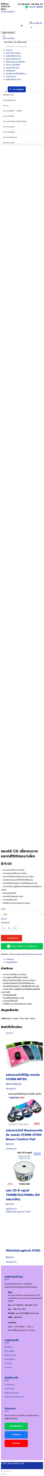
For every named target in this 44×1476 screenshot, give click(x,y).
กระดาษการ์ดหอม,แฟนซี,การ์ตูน (14, 121)
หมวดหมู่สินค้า (18, 89)
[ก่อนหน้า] (2, 1474)
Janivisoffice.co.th (16, 1463)
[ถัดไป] (5, 1474)
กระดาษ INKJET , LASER (12, 111)
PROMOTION (8, 95)
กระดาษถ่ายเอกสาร (10, 137)
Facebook (16, 1434)
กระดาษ (9, 50)
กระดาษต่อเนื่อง (9, 132)
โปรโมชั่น (8, 1363)
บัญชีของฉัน (10, 1384)
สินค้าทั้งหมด (10, 1359)
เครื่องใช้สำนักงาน (13, 56)
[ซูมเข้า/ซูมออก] (2, 1471)
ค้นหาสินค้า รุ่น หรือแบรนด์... (16, 42)
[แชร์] (7, 1471)
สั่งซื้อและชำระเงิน (12, 1392)
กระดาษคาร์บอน (9, 127)
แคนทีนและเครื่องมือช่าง (16, 73)
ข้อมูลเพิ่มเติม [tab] (11, 962)
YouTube (16, 1443)
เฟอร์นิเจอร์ (10, 70)
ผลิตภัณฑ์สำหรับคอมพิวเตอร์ (31, 954)
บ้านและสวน (11, 76)
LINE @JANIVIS (16, 1426)
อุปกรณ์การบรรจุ (13, 53)
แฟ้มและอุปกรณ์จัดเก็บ (15, 61)
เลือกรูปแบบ (11, 1088)
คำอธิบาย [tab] (10, 959)
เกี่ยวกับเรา (9, 1347)
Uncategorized (9, 100)
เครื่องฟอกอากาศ (13, 79)
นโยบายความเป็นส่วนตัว (14, 1396)
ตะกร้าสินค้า (9, 1388)
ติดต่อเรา (8, 1367)
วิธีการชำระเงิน (10, 1355)
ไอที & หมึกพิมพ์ (13, 64)
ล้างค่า (4, 918)
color (3, 909)
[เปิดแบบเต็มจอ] (5, 1471)
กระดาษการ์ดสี (8, 116)
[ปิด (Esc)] (10, 1471)
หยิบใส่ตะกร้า (12, 938)
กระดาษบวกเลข (9, 142)
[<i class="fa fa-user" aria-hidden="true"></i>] (25, 26)
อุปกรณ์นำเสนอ (12, 67)
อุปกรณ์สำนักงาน (13, 58)
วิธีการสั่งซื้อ (9, 1351)
